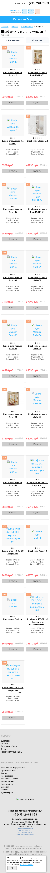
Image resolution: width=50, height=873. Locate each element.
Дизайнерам (7, 792)
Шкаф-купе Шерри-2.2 (37, 141)
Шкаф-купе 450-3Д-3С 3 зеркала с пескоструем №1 (12, 553)
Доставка (5, 741)
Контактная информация (13, 768)
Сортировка (13, 40)
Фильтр (37, 40)
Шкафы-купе (27, 26)
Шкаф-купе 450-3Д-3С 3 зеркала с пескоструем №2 (37, 485)
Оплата (4, 790)
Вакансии (5, 787)
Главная (4, 26)
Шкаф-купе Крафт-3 (37, 551)
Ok (12, 868)
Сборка (4, 744)
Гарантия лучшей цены (11, 752)
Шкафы (15, 26)
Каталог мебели (22, 19)
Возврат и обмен (9, 746)
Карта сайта (7, 784)
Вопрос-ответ (7, 781)
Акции (4, 773)
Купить (13, 102)
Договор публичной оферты (29, 854)
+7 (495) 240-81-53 (25, 814)
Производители (8, 770)
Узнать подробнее (26, 865)
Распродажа (7, 776)
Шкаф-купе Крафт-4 (12, 619)
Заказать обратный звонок (25, 819)
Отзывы (4, 749)
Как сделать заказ (9, 779)
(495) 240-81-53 (39, 3)
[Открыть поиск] (30, 11)
